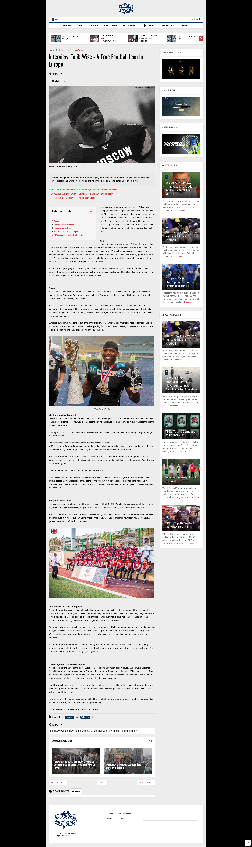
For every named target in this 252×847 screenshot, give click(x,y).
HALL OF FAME (110, 25)
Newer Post (58, 782)
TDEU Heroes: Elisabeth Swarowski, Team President (148, 38)
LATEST (81, 25)
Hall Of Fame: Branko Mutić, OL (70, 37)
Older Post (146, 782)
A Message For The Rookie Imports (68, 235)
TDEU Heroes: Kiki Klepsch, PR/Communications (109, 38)
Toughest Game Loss (62, 228)
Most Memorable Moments (65, 225)
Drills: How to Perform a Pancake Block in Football (180, 236)
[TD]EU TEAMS (147, 25)
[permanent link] (64, 81)
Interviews (64, 50)
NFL (55, 218)
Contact (124, 819)
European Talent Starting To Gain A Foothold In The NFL (178, 282)
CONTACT (184, 25)
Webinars (110, 819)
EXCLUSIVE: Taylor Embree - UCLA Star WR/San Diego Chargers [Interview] (84, 190)
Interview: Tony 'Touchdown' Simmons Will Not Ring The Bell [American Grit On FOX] (75, 764)
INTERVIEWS (129, 25)
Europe (56, 221)
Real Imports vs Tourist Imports (66, 231)
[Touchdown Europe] (126, 13)
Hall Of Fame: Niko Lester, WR (188, 37)
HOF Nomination (124, 814)
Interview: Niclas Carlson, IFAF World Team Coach (73, 198)
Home (69, 25)
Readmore (183, 210)
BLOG (93, 25)
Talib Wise (78, 50)
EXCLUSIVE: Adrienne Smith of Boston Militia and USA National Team (82, 194)
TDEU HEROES (167, 25)
